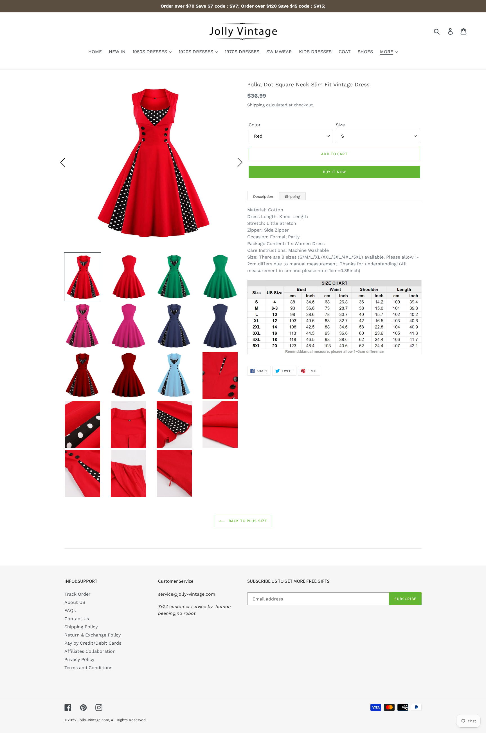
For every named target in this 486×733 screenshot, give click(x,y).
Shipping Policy (81, 626)
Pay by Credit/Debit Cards (92, 643)
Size (340, 124)
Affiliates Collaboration (90, 651)
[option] (151, 162)
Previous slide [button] (62, 162)
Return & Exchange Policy (92, 635)
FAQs (70, 610)
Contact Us (76, 618)
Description (263, 196)
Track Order (77, 594)
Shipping (256, 104)
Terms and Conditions (88, 667)
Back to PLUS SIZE (247, 520)
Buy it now (334, 171)
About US (74, 602)
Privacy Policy (79, 659)
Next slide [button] (239, 162)
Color (255, 124)
